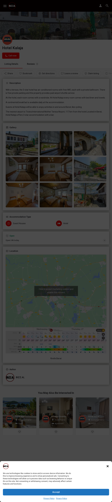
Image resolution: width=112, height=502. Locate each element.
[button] (107, 466)
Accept (56, 492)
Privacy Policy (49, 498)
